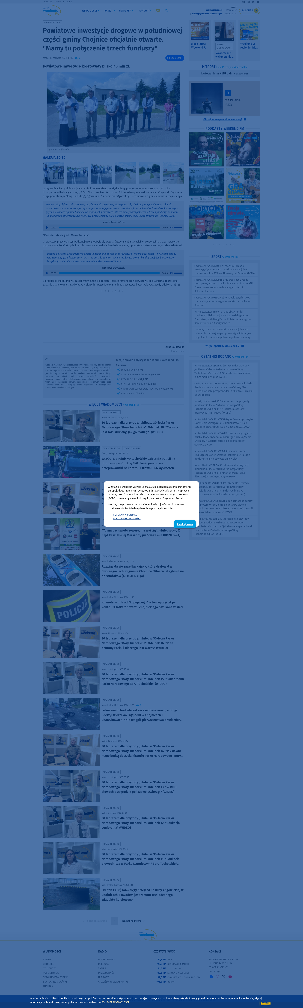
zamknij (266, 1003)
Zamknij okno (185, 524)
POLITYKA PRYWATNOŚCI (126, 518)
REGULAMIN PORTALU (125, 514)
